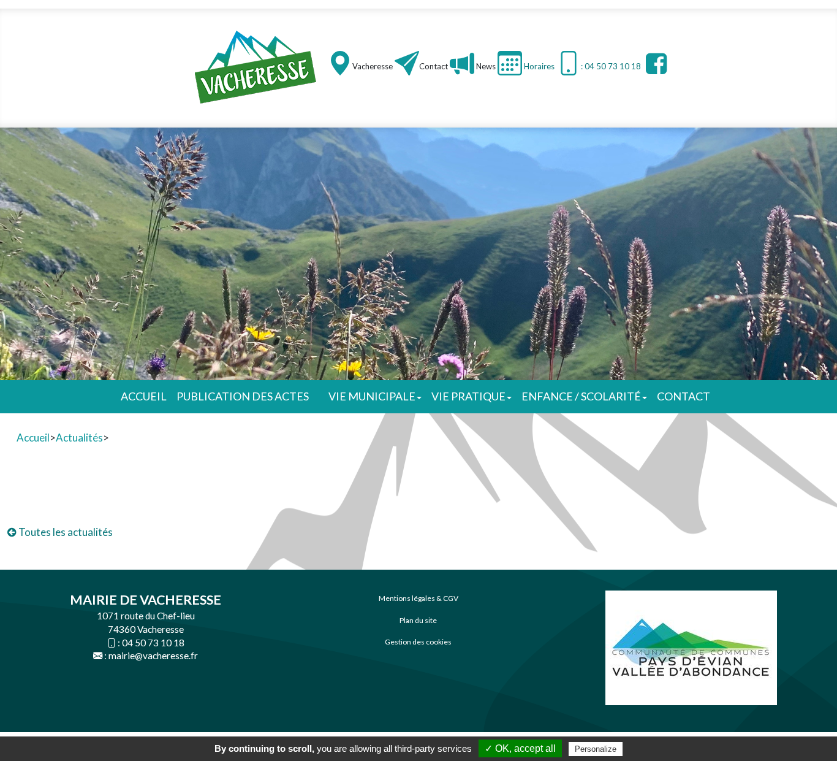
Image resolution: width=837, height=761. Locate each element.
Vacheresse (372, 66)
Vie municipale (371, 396)
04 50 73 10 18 (153, 642)
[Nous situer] (340, 63)
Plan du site (418, 620)
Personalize (595, 749)
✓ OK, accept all (520, 748)
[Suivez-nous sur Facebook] (655, 63)
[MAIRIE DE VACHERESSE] (256, 67)
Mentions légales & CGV (418, 598)
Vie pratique (468, 396)
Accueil (144, 396)
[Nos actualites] (462, 63)
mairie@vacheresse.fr (153, 655)
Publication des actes (242, 396)
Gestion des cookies (418, 641)
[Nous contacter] (407, 63)
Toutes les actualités (65, 532)
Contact (433, 66)
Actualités (79, 437)
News (485, 66)
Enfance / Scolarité (581, 396)
